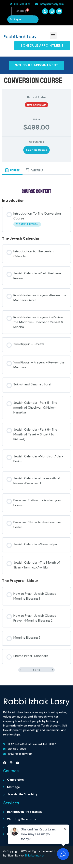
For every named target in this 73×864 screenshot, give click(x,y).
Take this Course (36, 150)
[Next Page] (52, 670)
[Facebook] (45, 11)
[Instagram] (52, 11)
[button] (53, 35)
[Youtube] (59, 11)
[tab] (12, 170)
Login (17, 19)
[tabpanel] (36, 428)
